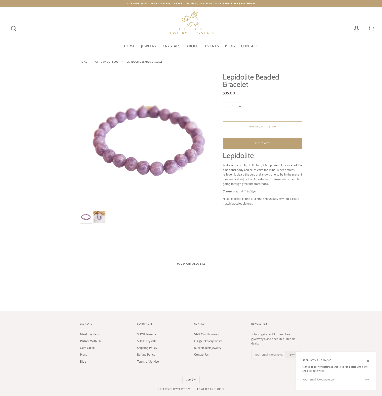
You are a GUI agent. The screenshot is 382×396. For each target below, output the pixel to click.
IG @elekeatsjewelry (207, 347)
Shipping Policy (147, 347)
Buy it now (262, 143)
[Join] (364, 379)
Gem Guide (87, 347)
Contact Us (201, 354)
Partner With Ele (91, 341)
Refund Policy (146, 354)
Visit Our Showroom (207, 334)
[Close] (370, 359)
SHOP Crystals (146, 341)
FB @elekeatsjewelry (208, 341)
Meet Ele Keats (90, 334)
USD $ (189, 379)
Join (293, 354)
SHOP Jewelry (146, 334)
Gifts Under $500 (107, 61)
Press (83, 354)
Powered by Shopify (210, 389)
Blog (83, 361)
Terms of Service (148, 361)
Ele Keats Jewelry (172, 389)
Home (83, 61)
